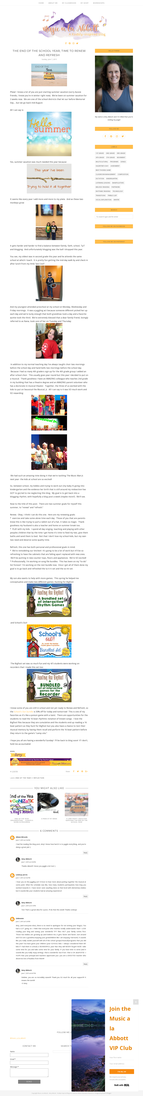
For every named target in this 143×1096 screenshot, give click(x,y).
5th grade (110, 157)
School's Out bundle (23, 711)
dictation (100, 179)
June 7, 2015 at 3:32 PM (23, 878)
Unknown (20, 918)
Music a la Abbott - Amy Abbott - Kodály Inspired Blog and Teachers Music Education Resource (66, 1093)
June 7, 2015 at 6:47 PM (28, 973)
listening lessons (103, 183)
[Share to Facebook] (73, 771)
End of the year (23, 778)
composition (123, 174)
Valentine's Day (102, 166)
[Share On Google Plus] (86, 771)
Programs (114, 162)
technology (118, 191)
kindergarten (111, 179)
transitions (100, 195)
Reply (85, 853)
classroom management (106, 174)
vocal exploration (103, 200)
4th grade (100, 157)
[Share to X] (78, 771)
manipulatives (118, 183)
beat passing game (103, 170)
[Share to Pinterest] (82, 771)
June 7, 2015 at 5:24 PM (23, 921)
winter (116, 200)
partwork (116, 187)
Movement (121, 157)
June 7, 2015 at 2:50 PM (28, 862)
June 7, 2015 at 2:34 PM (23, 840)
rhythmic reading (103, 191)
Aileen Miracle (21, 837)
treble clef (112, 195)
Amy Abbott (26, 859)
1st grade (100, 153)
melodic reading (102, 187)
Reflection (39, 778)
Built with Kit (121, 1085)
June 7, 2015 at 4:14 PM (28, 906)
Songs (123, 162)
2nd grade (110, 153)
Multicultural (102, 162)
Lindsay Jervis (21, 875)
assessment (115, 166)
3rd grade (121, 153)
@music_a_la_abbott (18, 1038)
